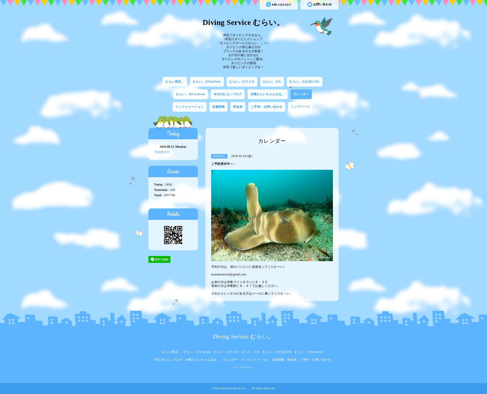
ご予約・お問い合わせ (266, 106)
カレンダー (301, 94)
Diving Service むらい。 (244, 22)
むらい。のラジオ (242, 81)
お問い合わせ (322, 4)
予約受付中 (162, 152)
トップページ (300, 106)
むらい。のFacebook (190, 94)
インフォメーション (189, 106)
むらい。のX (272, 81)
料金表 (238, 106)
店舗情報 (218, 106)
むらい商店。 (175, 81)
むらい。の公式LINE (305, 81)
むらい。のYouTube (207, 81)
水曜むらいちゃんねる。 (267, 94)
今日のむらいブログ (228, 94)
